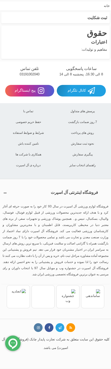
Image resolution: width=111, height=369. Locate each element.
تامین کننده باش (28, 143)
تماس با (28, 111)
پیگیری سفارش (83, 154)
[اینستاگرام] (38, 327)
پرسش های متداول (82, 111)
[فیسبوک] (49, 327)
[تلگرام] (60, 327)
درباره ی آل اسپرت (28, 165)
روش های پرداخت (82, 133)
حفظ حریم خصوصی (28, 122)
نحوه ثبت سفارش (82, 143)
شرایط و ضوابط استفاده (28, 133)
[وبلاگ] (70, 327)
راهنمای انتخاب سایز (82, 165)
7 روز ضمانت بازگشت (82, 122)
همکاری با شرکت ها (28, 154)
